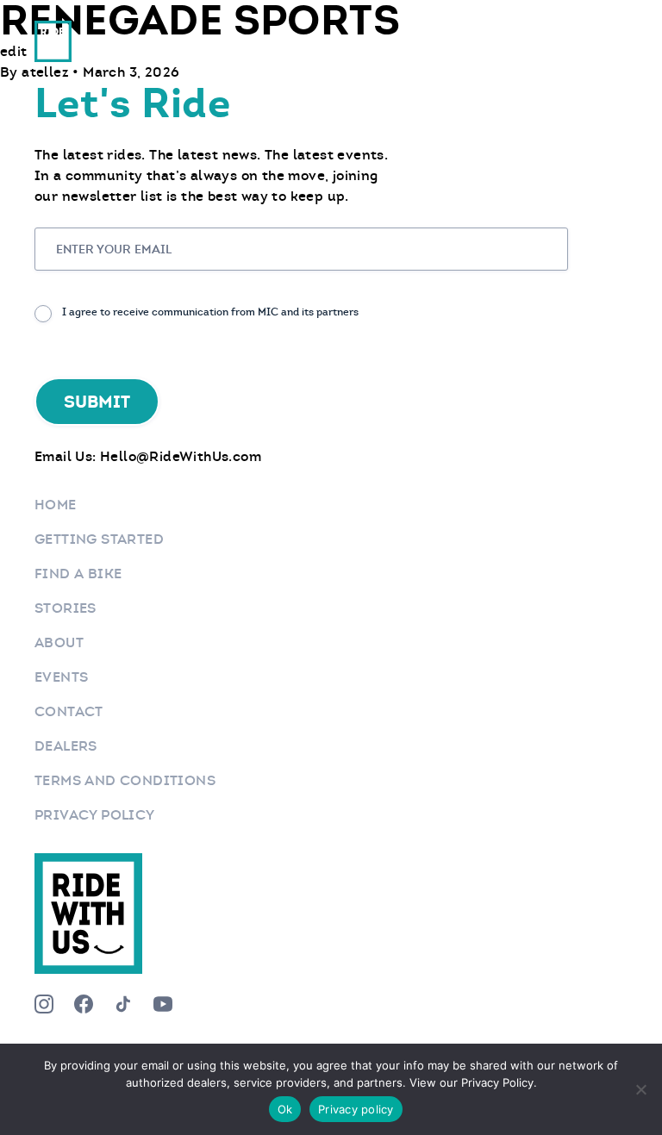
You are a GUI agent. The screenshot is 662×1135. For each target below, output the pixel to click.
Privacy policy (356, 1109)
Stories (65, 608)
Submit (97, 401)
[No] (640, 1089)
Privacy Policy (94, 815)
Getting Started (99, 539)
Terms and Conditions (124, 780)
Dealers (65, 746)
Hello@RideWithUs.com (180, 456)
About (59, 642)
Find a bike (78, 573)
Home (55, 505)
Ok (285, 1109)
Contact (68, 711)
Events (61, 677)
